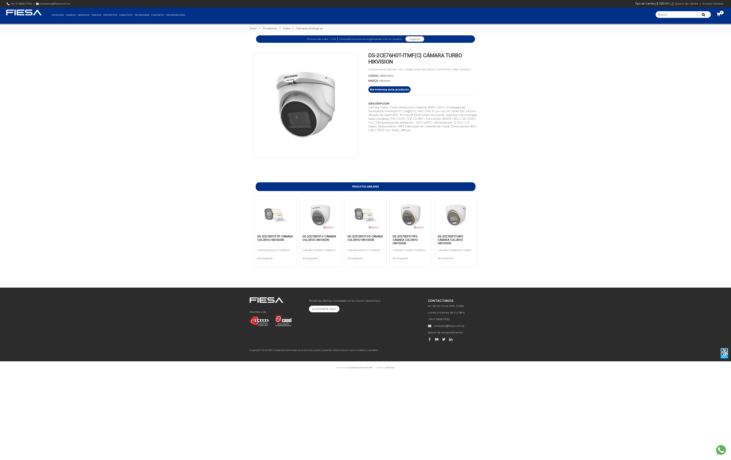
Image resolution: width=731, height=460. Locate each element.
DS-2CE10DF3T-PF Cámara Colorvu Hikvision (275, 238)
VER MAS (267, 230)
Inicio (253, 28)
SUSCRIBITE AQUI (324, 309)
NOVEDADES (142, 15)
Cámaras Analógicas (309, 28)
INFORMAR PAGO (175, 15)
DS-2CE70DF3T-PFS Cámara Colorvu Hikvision (405, 240)
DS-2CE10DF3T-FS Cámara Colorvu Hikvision (365, 238)
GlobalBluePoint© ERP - (356, 367)
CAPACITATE (126, 15)
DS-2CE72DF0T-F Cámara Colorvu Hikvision (319, 238)
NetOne (386, 367)
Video (287, 28)
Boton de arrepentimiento (445, 332)
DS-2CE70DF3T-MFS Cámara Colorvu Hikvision (450, 240)
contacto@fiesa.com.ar (55, 3)
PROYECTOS (110, 15)
